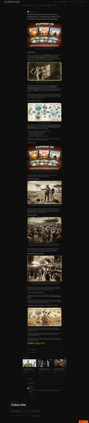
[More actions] (61, 11)
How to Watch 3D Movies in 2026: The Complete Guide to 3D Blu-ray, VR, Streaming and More (59, 369)
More (55, 5)
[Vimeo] (34, 415)
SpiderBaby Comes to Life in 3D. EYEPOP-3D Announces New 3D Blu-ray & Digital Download (44, 369)
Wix (26, 415)
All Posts (24, 5)
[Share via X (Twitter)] (30, 349)
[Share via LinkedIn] (32, 349)
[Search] (51, 2)
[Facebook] (37, 415)
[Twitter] (39, 415)
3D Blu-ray (50, 5)
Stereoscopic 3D (30, 5)
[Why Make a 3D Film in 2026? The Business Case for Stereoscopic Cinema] (29, 363)
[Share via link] (34, 349)
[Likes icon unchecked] (30, 393)
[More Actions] (61, 388)
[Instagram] (32, 415)
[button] (65, 5)
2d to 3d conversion (43, 5)
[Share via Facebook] (27, 349)
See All (65, 357)
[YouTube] (36, 415)
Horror (36, 5)
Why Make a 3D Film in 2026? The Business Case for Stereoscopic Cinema (29, 369)
